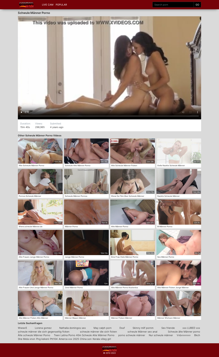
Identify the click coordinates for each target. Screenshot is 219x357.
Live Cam (47, 4)
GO (197, 4)
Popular (61, 4)
